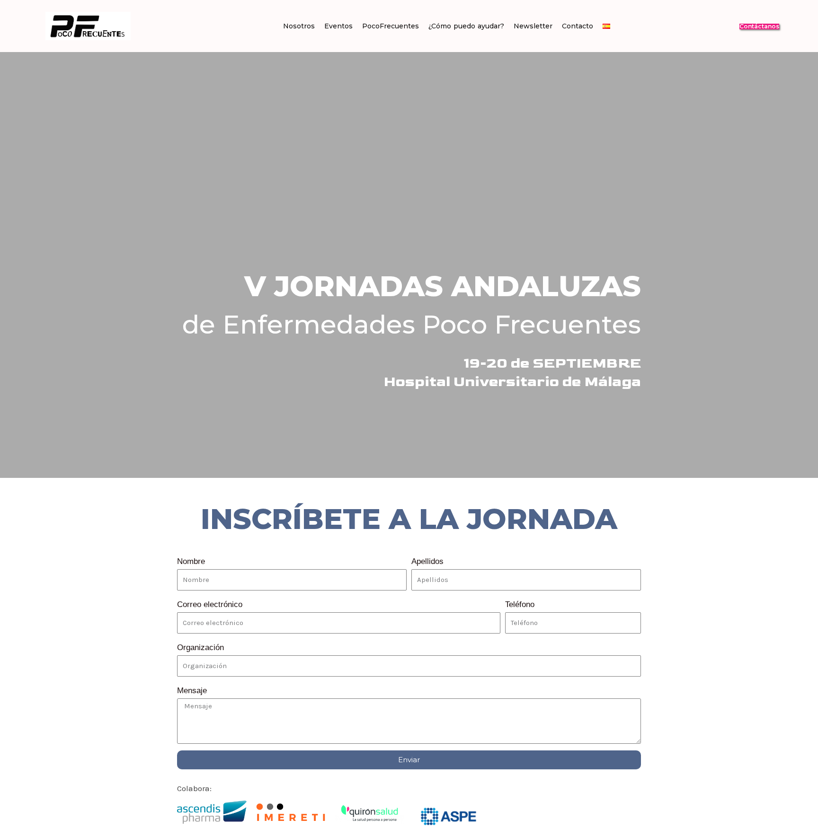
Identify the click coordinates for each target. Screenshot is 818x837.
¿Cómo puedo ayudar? (466, 26)
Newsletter (533, 26)
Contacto (577, 26)
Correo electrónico (209, 604)
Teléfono (519, 604)
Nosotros (299, 26)
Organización (200, 647)
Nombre (191, 561)
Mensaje (192, 690)
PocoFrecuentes (390, 26)
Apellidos (427, 561)
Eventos (338, 26)
